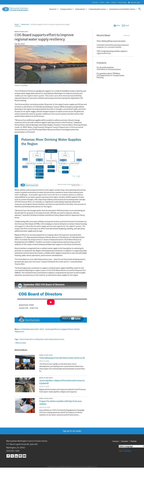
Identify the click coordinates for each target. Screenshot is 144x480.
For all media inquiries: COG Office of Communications (109, 68)
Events (102, 2)
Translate (127, 451)
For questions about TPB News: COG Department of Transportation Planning (110, 75)
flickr (25, 85)
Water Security (59, 339)
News (108, 2)
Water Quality (49, 339)
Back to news (21, 343)
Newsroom (25, 24)
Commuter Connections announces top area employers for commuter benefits (113, 46)
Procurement (122, 2)
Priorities (95, 2)
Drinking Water (39, 339)
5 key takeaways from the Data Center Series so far (62, 358)
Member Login (135, 2)
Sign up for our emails (72, 431)
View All (127, 35)
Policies (133, 441)
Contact (115, 441)
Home (16, 24)
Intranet (124, 441)
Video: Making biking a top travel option (111, 41)
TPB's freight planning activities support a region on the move (112, 52)
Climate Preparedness (26, 339)
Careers (113, 2)
